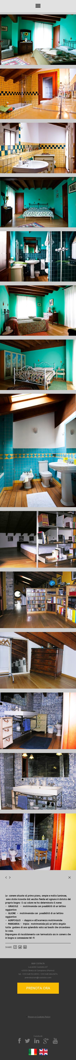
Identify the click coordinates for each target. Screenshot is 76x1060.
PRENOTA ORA (38, 988)
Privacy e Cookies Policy (39, 1017)
